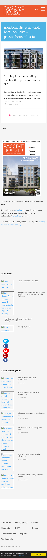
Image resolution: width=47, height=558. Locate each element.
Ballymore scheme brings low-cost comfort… (30, 475)
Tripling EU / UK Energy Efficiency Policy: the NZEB (18, 320)
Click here (17, 216)
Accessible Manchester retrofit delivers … (29, 455)
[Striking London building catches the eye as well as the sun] (23, 58)
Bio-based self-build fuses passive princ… (30, 428)
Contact (35, 522)
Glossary (35, 528)
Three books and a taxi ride (28, 280)
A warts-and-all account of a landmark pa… (28, 393)
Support (23, 533)
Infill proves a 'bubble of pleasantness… (27, 378)
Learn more (21, 556)
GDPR (17, 528)
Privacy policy (21, 522)
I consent (38, 554)
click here (19, 210)
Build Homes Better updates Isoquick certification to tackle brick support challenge (31, 294)
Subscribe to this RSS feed (25, 115)
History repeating (24, 326)
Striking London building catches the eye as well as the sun (22, 80)
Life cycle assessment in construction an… (31, 414)
